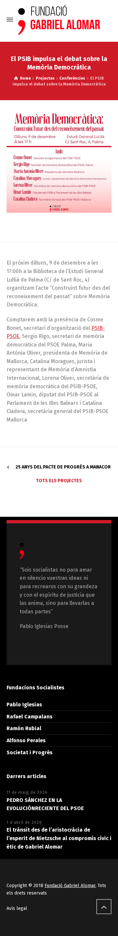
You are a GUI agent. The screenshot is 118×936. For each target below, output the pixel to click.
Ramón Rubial (24, 728)
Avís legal (17, 908)
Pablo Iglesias (24, 704)
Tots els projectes (59, 480)
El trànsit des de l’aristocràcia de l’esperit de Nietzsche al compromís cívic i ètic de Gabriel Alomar (59, 838)
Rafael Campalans (29, 717)
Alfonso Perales (26, 740)
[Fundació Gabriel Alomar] (59, 20)
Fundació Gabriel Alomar (70, 885)
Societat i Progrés (29, 752)
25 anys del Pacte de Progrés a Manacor (63, 467)
